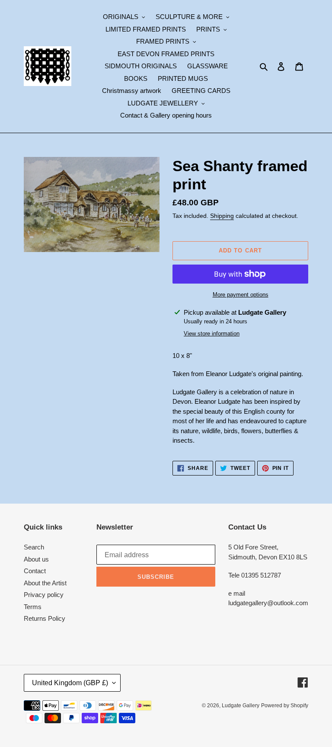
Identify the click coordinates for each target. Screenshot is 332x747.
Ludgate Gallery (240, 705)
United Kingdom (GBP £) (70, 682)
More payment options (240, 294)
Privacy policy (44, 594)
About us (36, 559)
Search (34, 547)
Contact (35, 571)
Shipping (222, 215)
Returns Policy (44, 618)
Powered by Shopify (284, 705)
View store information (211, 333)
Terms (33, 606)
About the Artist (45, 583)
